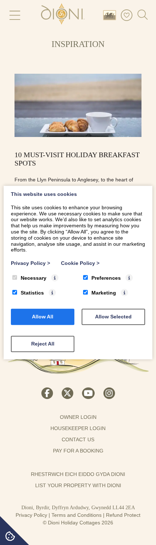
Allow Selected (113, 316)
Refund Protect (123, 515)
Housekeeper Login (78, 428)
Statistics (32, 293)
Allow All (42, 316)
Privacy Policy (31, 515)
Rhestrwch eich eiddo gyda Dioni (78, 474)
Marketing (103, 293)
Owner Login (78, 417)
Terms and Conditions (77, 515)
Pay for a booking (78, 451)
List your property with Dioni (78, 485)
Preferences (106, 278)
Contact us (78, 439)
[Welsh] (111, 15)
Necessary (33, 278)
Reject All (42, 344)
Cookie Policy (80, 263)
